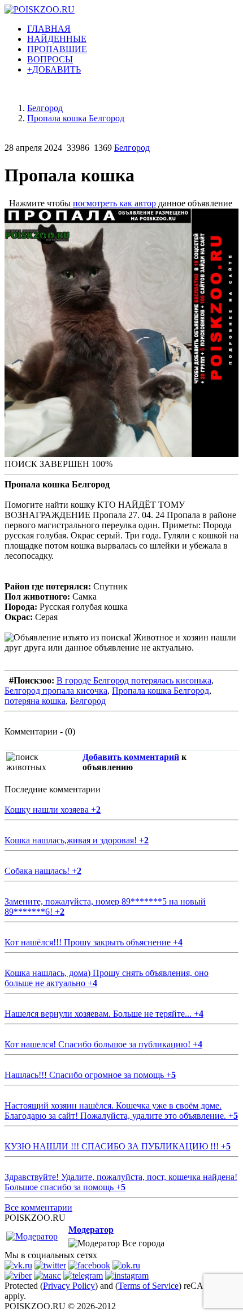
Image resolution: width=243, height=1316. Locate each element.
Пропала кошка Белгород (160, 690)
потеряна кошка (35, 701)
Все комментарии (38, 1207)
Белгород (132, 147)
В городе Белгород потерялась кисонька (134, 680)
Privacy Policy (69, 1285)
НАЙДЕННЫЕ (56, 39)
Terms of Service (148, 1285)
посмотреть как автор (114, 203)
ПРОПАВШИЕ (57, 49)
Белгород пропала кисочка (56, 690)
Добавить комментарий (131, 757)
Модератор (91, 1229)
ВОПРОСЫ (50, 59)
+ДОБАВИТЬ (54, 69)
